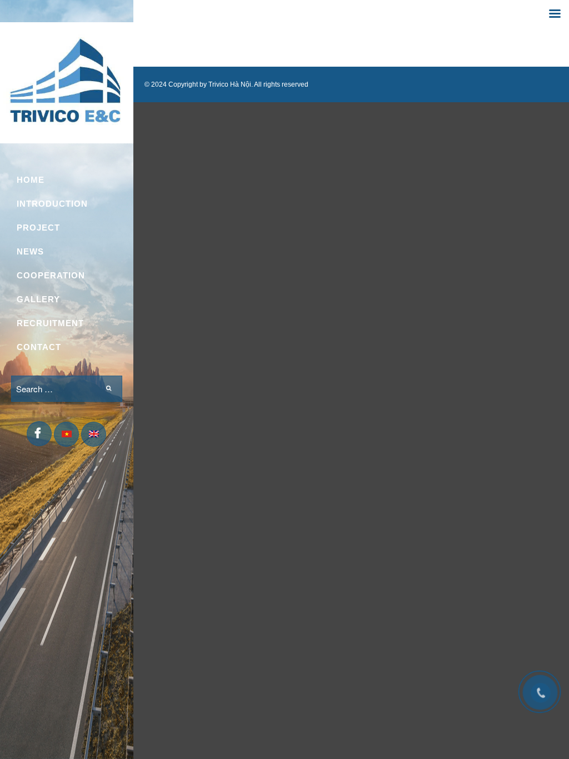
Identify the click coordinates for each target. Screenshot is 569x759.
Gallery (38, 299)
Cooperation (51, 275)
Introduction (52, 203)
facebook (39, 436)
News (30, 251)
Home (30, 179)
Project (38, 227)
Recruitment (50, 323)
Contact (39, 347)
